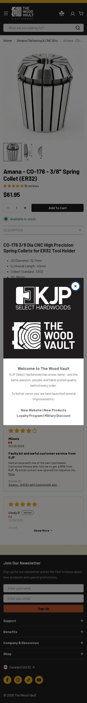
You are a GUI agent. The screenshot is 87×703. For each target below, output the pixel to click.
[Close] (75, 286)
